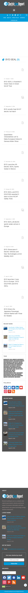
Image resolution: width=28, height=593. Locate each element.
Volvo (20, 367)
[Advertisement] (14, 41)
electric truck (13, 366)
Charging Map (14, 20)
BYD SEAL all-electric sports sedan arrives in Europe (12, 224)
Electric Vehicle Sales (19, 360)
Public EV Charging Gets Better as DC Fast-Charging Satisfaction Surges (16, 346)
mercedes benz (7, 364)
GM (14, 371)
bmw (5, 363)
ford (15, 368)
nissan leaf (19, 364)
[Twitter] (18, 15)
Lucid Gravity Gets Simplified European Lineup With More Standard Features (16, 434)
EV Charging (7, 359)
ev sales (15, 359)
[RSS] (7, 15)
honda (13, 374)
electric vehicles (19, 363)
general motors (7, 374)
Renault (18, 368)
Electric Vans (18, 374)
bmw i (5, 375)
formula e (14, 364)
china (15, 372)
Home (4, 17)
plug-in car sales (11, 363)
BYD (5, 368)
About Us (9, 17)
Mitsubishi (15, 375)
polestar (9, 375)
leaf (5, 370)
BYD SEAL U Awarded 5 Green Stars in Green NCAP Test (13, 84)
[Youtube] (20, 15)
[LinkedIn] (15, 15)
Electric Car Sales (8, 362)
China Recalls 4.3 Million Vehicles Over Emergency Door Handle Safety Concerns (16, 329)
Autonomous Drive (8, 371)
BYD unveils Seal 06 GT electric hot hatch (12, 110)
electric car (20, 375)
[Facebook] (10, 15)
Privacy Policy (15, 17)
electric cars (10, 368)
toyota (14, 370)
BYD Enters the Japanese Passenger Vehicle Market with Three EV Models (13, 312)
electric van (20, 372)
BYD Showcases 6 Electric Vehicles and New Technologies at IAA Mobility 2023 (13, 253)
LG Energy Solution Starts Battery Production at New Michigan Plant (15, 444)
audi (22, 368)
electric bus (6, 366)
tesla (8, 370)
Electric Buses (15, 367)
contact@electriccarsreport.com (16, 549)
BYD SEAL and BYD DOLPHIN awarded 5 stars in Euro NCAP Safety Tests (11, 195)
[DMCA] (6, 587)
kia (10, 370)
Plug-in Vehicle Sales (9, 360)
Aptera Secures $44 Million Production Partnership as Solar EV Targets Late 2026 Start (16, 337)
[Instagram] (12, 15)
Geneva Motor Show (8, 372)
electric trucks (7, 367)
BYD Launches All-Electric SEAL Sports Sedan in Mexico (11, 167)
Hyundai (19, 366)
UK (11, 359)
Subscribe (14, 563)
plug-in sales (21, 359)
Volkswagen (15, 362)
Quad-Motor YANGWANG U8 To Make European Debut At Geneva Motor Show (13, 138)
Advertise (22, 17)
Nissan (21, 362)
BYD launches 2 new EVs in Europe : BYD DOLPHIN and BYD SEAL (11, 282)
